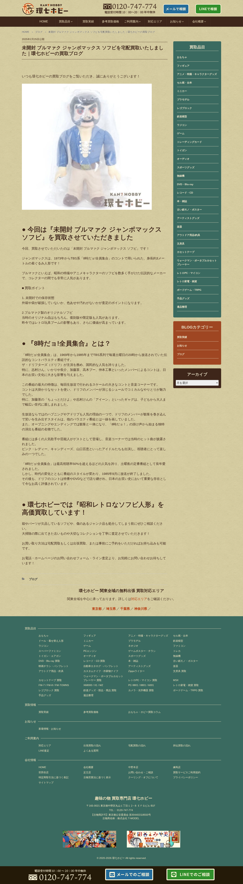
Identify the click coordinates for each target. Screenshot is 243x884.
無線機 (180, 175)
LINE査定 (44, 750)
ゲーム (180, 133)
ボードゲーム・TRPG (189, 289)
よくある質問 (90, 750)
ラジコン (182, 125)
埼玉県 (111, 609)
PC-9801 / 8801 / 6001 (141, 685)
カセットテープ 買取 (50, 680)
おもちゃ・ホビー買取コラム (144, 712)
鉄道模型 (182, 116)
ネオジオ (133, 645)
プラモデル (183, 99)
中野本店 (133, 767)
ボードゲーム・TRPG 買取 (188, 690)
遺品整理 (182, 306)
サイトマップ (46, 782)
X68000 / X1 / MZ (93, 685)
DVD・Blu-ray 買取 (49, 660)
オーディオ (183, 158)
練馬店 (177, 767)
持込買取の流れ (182, 745)
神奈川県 (140, 609)
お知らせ (182, 345)
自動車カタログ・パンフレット (100, 666)
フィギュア (183, 65)
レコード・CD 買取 (94, 660)
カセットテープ (185, 252)
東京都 (97, 609)
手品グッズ (183, 298)
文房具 (180, 243)
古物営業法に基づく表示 (97, 777)
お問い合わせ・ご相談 (140, 772)
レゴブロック (184, 108)
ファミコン (179, 645)
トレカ (177, 651)
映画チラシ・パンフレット (53, 666)
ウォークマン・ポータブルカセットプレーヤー (197, 262)
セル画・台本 (184, 82)
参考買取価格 (110, 21)
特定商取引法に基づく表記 (53, 777)
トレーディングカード (189, 141)
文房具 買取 (179, 671)
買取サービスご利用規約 (186, 772)
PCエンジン (90, 651)
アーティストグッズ (188, 218)
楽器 (179, 226)
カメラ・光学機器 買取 (141, 690)
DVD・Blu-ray (185, 184)
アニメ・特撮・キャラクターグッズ (197, 74)
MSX (175, 680)
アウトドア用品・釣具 (51, 671)
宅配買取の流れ (137, 745)
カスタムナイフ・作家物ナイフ (100, 671)
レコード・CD (185, 192)
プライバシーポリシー (185, 777)
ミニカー (182, 91)
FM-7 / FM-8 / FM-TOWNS (54, 685)
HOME (43, 21)
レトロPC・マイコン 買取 (142, 680)
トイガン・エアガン (50, 655)
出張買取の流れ (92, 745)
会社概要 (88, 767)
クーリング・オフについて (143, 777)
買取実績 (88, 21)
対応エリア (155, 21)
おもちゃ (182, 57)
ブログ (39, 31)
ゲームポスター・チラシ (142, 651)
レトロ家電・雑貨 (187, 281)
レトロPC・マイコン (188, 273)
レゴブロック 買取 (49, 690)
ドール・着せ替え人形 (51, 640)
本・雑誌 (182, 201)
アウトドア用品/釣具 (188, 235)
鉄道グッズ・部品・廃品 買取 (100, 690)
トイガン (182, 150)
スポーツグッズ (185, 167)
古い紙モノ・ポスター (189, 209)
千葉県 (125, 609)
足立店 (87, 772)
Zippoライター (136, 671)
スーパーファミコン (50, 651)
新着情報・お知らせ (50, 728)
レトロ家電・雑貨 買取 (186, 685)
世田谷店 (44, 772)
